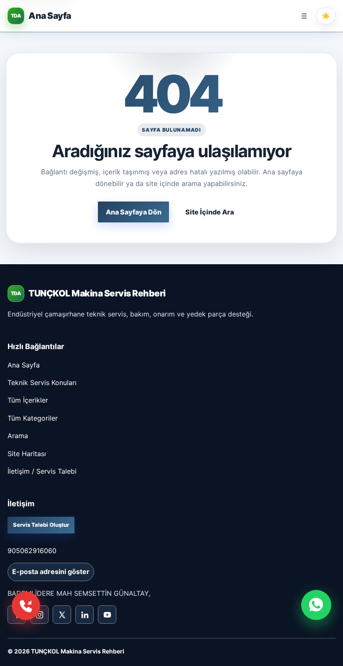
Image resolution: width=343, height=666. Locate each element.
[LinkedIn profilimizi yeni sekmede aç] (84, 614)
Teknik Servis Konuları (42, 382)
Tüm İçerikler (28, 400)
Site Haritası (27, 453)
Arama (18, 435)
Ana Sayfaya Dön (133, 212)
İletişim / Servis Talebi (42, 471)
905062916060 (32, 550)
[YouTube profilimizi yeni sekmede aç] (107, 614)
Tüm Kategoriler (33, 418)
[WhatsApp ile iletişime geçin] (316, 605)
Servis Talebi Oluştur (41, 524)
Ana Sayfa (24, 365)
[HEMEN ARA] (26, 606)
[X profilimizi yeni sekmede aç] (62, 614)
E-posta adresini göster (51, 571)
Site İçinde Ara (209, 212)
